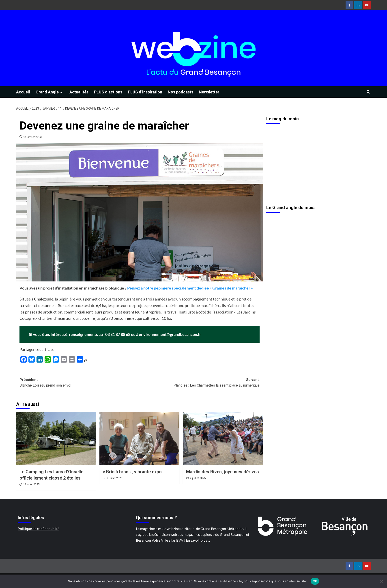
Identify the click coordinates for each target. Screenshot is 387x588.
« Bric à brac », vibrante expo (132, 471)
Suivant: (217, 383)
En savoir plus (197, 540)
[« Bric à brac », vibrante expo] (139, 438)
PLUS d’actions (108, 92)
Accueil (23, 92)
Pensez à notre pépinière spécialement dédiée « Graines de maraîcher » (190, 287)
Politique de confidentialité (38, 528)
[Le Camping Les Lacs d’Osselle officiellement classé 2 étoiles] (56, 438)
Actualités (78, 92)
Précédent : (45, 383)
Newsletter (209, 92)
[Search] (368, 92)
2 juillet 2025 (198, 478)
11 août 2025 (31, 484)
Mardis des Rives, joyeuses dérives (222, 471)
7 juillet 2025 (115, 478)
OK (315, 581)
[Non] (381, 581)
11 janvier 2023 (32, 136)
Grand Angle (47, 92)
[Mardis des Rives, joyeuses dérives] (223, 438)
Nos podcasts (180, 92)
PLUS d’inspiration (145, 92)
